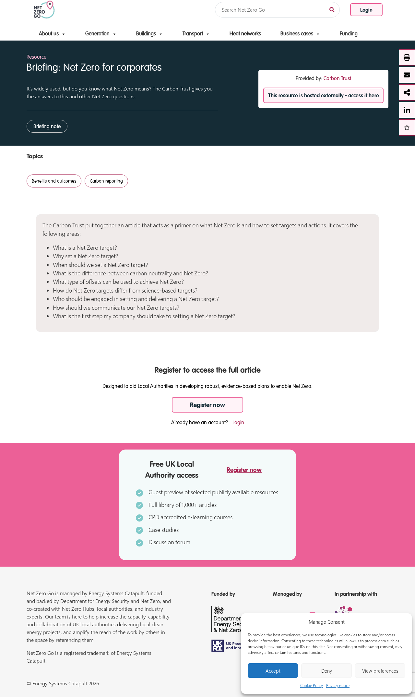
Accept (273, 670)
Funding (349, 34)
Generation (97, 34)
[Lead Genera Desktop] (44, 9)
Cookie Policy (311, 685)
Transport (193, 34)
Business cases (296, 34)
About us (49, 34)
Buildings (146, 34)
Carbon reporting (106, 181)
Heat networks (245, 34)
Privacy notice (338, 685)
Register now (207, 405)
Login (366, 10)
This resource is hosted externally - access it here (323, 96)
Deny (326, 670)
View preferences (380, 670)
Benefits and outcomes (54, 181)
